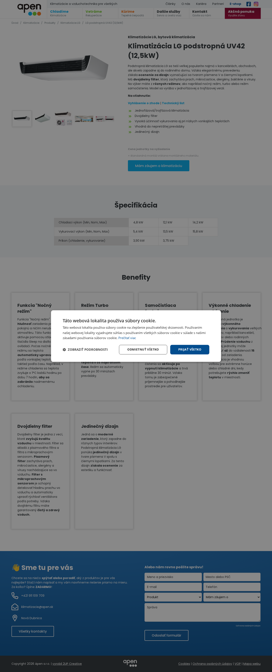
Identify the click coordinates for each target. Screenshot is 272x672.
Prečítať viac (127, 338)
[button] (85, 350)
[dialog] (136, 336)
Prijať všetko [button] (189, 349)
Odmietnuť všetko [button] (143, 349)
